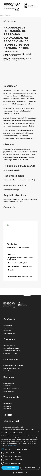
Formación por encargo (11, 348)
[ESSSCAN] (20, 7)
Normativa (7, 330)
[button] (20, 473)
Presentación (7, 325)
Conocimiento (10, 359)
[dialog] (20, 453)
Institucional (7, 403)
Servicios (8, 377)
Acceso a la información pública (13, 427)
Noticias (7, 415)
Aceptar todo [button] (10, 468)
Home (1, 15)
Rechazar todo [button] (30, 468)
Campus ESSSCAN (10, 353)
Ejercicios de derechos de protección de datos (18, 430)
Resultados (7, 409)
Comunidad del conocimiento (13, 365)
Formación (9, 339)
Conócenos (9, 319)
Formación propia (9, 345)
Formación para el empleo (12, 351)
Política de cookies (12, 445)
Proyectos (6, 371)
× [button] (39, 432)
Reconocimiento (8, 391)
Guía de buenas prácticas (11, 368)
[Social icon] (22, 313)
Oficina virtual (11, 421)
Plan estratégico (9, 333)
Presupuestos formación (11, 388)
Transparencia (11, 397)
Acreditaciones (8, 383)
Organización (7, 328)
